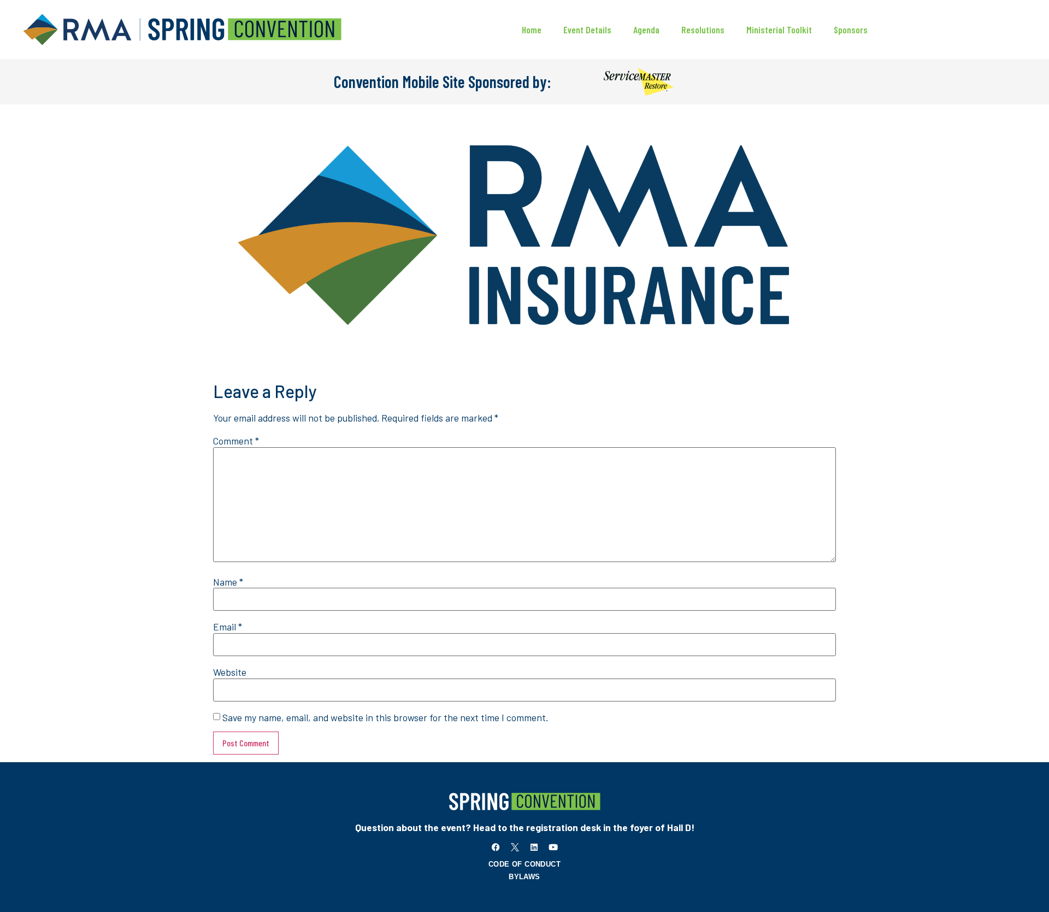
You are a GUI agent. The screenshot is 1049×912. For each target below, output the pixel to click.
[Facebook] (496, 847)
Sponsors (851, 30)
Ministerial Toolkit (779, 30)
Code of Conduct (524, 864)
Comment (236, 441)
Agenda (646, 30)
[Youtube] (553, 847)
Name (228, 582)
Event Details (587, 30)
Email (227, 627)
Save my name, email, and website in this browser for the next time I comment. (385, 718)
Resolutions (702, 30)
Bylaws (524, 877)
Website (229, 672)
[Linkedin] (534, 847)
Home (531, 30)
